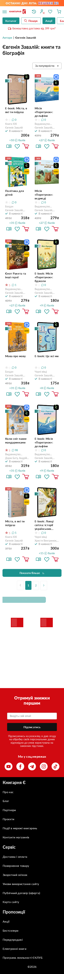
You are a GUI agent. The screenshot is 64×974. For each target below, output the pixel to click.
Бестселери (10, 930)
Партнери (9, 810)
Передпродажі (13, 939)
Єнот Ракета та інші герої (15, 275)
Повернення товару (16, 865)
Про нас (8, 792)
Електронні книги (14, 948)
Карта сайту (11, 902)
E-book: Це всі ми (46, 356)
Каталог (11, 20)
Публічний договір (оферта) (21, 893)
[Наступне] (43, 585)
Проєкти (8, 819)
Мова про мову (15, 356)
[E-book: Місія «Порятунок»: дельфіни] (47, 420)
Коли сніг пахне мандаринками (16, 440)
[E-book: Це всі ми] (47, 337)
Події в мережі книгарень (20, 828)
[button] (17, 146)
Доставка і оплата (15, 856)
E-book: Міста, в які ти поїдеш (16, 110)
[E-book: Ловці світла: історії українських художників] (47, 502)
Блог (6, 801)
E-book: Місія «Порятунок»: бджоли (44, 277)
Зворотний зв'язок (15, 874)
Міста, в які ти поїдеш (15, 523)
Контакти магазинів (16, 837)
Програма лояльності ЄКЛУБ (22, 957)
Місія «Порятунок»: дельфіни (44, 111)
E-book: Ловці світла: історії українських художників (44, 525)
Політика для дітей (14, 192)
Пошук (33, 20)
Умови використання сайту (21, 884)
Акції (6, 921)
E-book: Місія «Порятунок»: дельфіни (44, 442)
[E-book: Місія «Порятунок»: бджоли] (47, 254)
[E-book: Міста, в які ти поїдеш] (17, 89)
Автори (7, 37)
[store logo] (18, 11)
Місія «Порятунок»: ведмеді (44, 194)
